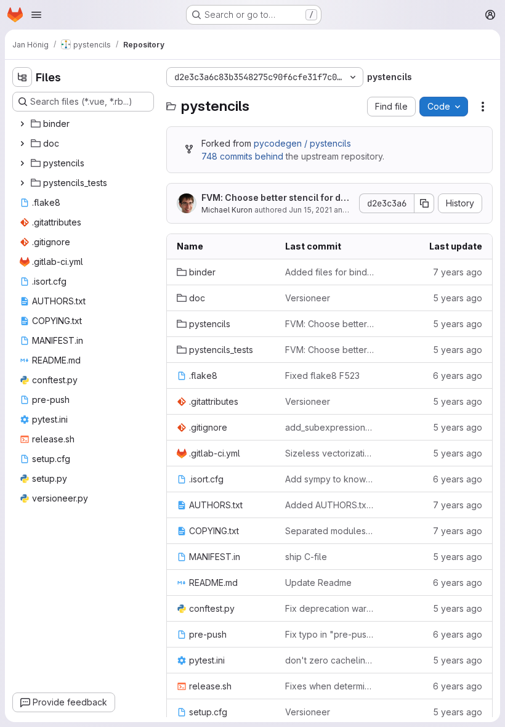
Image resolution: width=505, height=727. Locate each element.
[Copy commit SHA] (424, 203)
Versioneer (307, 298)
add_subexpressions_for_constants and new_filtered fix (329, 427)
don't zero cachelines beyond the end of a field (329, 660)
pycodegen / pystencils (302, 143)
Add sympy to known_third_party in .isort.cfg (329, 479)
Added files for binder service (329, 272)
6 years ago (457, 375)
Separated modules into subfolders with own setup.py (329, 531)
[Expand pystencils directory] (22, 163)
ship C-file (306, 556)
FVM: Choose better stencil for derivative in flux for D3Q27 (276, 198)
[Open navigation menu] (36, 15)
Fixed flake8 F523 (322, 375)
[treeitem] (84, 124)
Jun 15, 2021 (310, 209)
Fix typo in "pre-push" (329, 634)
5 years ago (457, 298)
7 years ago (457, 272)
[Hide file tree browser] (22, 77)
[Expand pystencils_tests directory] (22, 183)
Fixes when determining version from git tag (329, 686)
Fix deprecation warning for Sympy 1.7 (329, 608)
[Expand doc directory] (22, 143)
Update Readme (318, 582)
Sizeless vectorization (329, 453)
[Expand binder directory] (22, 123)
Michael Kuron (226, 209)
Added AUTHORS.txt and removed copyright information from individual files (329, 505)
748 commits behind (242, 156)
